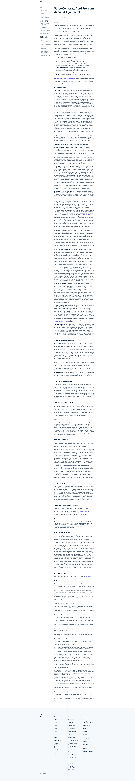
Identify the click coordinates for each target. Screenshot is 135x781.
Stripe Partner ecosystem (73, 756)
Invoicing (55, 735)
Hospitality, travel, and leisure (73, 740)
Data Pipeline (56, 729)
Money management (72, 731)
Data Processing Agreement (45, 33)
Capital (55, 722)
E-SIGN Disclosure (85, 45)
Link (55, 738)
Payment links (56, 741)
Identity (55, 734)
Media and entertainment (73, 743)
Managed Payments (57, 740)
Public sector (70, 747)
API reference (70, 763)
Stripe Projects (71, 769)
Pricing (55, 716)
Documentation (71, 761)
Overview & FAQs (44, 10)
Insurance (70, 741)
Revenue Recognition (58, 747)
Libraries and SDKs (71, 767)
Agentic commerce (71, 719)
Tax (54, 750)
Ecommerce (70, 722)
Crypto (55, 728)
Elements (56, 731)
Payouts (55, 744)
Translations (42, 34)
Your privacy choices (86, 732)
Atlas (55, 718)
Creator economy (71, 737)
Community (85, 721)
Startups (70, 718)
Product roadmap (86, 738)
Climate (55, 725)
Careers (84, 739)
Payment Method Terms (45, 30)
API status (70, 764)
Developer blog (71, 770)
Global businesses (71, 727)
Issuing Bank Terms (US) (45, 28)
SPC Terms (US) (44, 25)
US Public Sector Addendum (45, 58)
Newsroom (85, 741)
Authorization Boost (57, 719)
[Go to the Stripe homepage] (41, 715)
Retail (69, 749)
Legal (41, 7)
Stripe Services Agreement (81, 40)
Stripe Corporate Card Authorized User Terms (66, 78)
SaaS (69, 734)
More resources (85, 734)
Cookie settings (85, 731)
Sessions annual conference (88, 722)
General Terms (43, 11)
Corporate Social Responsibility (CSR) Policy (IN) (45, 55)
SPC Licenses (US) (44, 27)
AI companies (70, 735)
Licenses (84, 728)
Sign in (84, 754)
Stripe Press (85, 742)
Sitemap (84, 729)
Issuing (55, 737)
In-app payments (71, 728)
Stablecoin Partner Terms (45, 31)
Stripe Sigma (56, 749)
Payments (56, 743)
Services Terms (43, 13)
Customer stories (86, 718)
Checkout (56, 724)
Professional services (72, 746)
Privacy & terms (85, 724)
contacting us (87, 576)
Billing (55, 721)
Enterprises (70, 716)
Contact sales (85, 744)
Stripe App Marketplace (72, 754)
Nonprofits (70, 744)
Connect (55, 727)
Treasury (55, 753)
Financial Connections (58, 732)
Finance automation (72, 725)
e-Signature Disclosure (45, 20)
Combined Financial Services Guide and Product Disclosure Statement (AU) (46, 46)
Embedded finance (71, 724)
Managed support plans (87, 750)
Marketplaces (70, 729)
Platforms (70, 732)
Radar (55, 746)
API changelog (71, 766)
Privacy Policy (64, 387)
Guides (84, 716)
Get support (85, 748)
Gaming (69, 738)
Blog (83, 719)
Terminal (55, 752)
